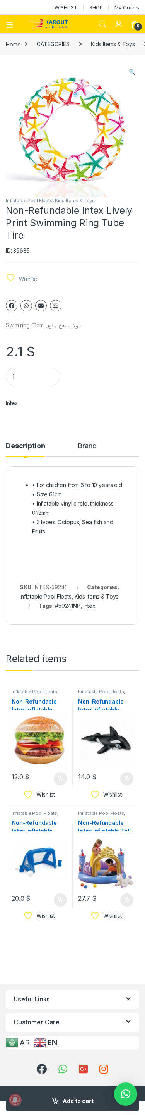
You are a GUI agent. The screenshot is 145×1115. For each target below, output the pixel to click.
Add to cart (78, 1101)
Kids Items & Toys (113, 44)
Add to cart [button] (60, 778)
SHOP (95, 7)
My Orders (126, 7)
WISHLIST (66, 7)
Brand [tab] (87, 446)
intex (90, 605)
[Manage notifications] (15, 1100)
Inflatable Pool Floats (29, 200)
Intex (12, 403)
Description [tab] (25, 446)
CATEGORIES (53, 44)
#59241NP (67, 605)
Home (13, 44)
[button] (132, 72)
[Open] (12, 24)
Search (102, 24)
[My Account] (118, 24)
